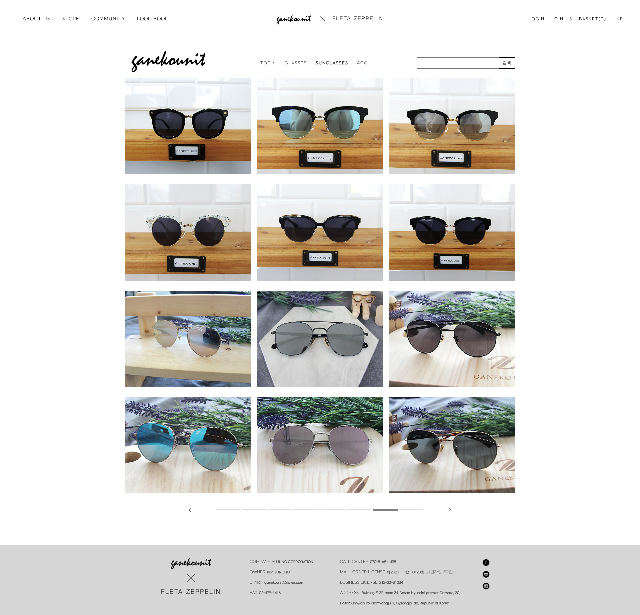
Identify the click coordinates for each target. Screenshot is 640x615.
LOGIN (537, 19)
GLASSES (296, 63)
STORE (70, 19)
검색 (507, 63)
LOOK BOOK (152, 19)
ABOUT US (36, 19)
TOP (266, 63)
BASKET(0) (592, 19)
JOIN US (561, 19)
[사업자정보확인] (439, 572)
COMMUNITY (108, 19)
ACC (362, 63)
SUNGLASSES (332, 63)
